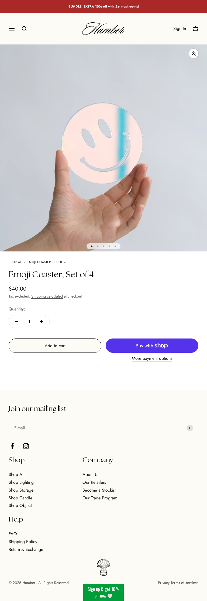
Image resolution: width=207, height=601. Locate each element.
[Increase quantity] (41, 321)
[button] (103, 592)
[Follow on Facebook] (12, 446)
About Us (90, 474)
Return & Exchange (26, 549)
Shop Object (20, 505)
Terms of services (184, 582)
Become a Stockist (99, 490)
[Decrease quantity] (17, 321)
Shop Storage (21, 490)
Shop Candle (20, 498)
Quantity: (17, 309)
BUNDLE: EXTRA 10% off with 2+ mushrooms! (103, 6)
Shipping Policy (23, 541)
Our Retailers (94, 482)
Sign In (179, 28)
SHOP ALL (16, 262)
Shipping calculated (47, 296)
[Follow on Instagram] (26, 446)
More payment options (152, 358)
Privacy (164, 582)
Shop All (17, 474)
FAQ (13, 534)
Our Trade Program (99, 498)
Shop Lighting (21, 482)
